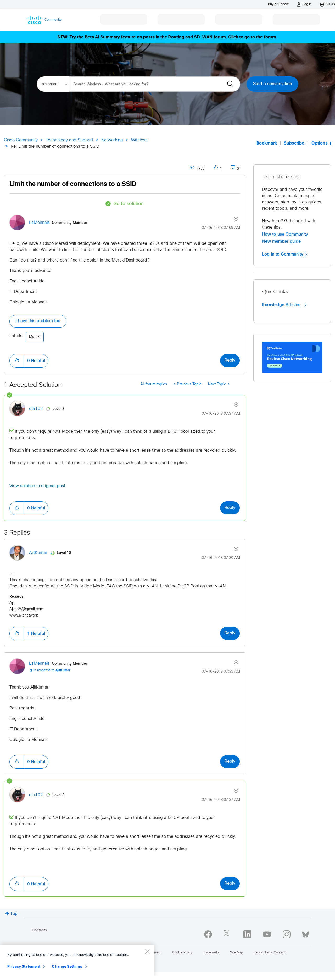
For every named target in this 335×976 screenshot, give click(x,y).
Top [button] (14, 914)
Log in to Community (283, 254)
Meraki (34, 337)
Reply (230, 360)
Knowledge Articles (282, 305)
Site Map (236, 952)
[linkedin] (247, 934)
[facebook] (208, 934)
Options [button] (319, 143)
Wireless (139, 140)
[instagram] (287, 934)
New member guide (281, 241)
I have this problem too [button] (38, 321)
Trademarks (211, 952)
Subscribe (294, 143)
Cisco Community (21, 140)
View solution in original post (37, 486)
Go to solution (128, 204)
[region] (77, 960)
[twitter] (228, 934)
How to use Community (285, 234)
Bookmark (266, 143)
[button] (17, 361)
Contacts (39, 930)
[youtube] (267, 934)
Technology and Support (69, 140)
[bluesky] (305, 933)
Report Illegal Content (270, 952)
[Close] (147, 951)
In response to (52, 670)
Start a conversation (272, 84)
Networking (112, 140)
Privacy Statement (23, 966)
